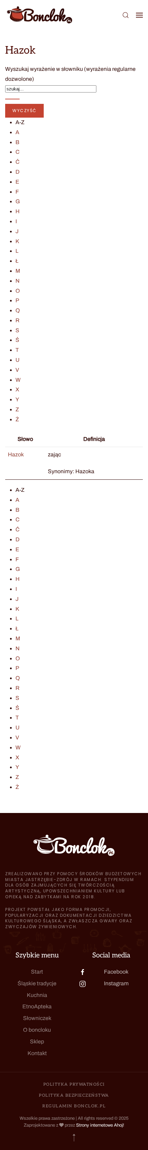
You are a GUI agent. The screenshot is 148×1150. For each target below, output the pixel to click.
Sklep (37, 1041)
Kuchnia (37, 995)
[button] (125, 15)
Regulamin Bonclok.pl (74, 1106)
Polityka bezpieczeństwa (74, 1095)
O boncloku (37, 1030)
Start (37, 972)
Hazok (16, 454)
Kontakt (37, 1053)
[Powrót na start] (39, 15)
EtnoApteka (37, 1006)
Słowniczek (37, 1018)
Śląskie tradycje (37, 983)
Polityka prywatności (74, 1084)
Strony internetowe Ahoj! (100, 1125)
